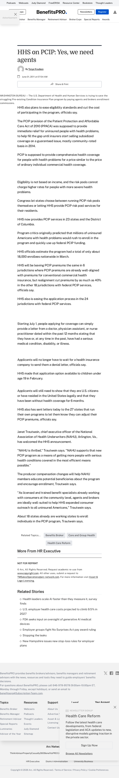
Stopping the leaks (35, 635)
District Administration (57, 761)
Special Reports (9, 724)
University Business (83, 761)
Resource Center (71, 3)
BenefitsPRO (50, 753)
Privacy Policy (80, 770)
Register (102, 12)
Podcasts (11, 3)
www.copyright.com (28, 573)
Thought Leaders (104, 3)
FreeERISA (54, 3)
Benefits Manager (10, 714)
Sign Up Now (89, 745)
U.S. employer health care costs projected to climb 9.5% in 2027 (58, 611)
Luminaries (6, 729)
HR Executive (33, 761)
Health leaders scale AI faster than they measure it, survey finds (58, 601)
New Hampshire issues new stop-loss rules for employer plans (57, 643)
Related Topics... (31, 535)
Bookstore (88, 3)
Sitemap (28, 733)
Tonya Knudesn (36, 69)
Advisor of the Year (10, 733)
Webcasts (23, 3)
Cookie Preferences (98, 770)
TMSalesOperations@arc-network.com (38, 577)
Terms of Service (63, 770)
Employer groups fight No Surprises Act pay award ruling (59, 629)
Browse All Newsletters (79, 753)
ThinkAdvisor (16, 753)
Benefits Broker (8, 709)
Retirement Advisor (11, 719)
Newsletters (86, 12)
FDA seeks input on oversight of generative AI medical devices (55, 621)
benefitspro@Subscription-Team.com (21, 693)
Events (27, 724)
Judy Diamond (38, 3)
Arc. (31, 770)
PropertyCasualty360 (33, 753)
